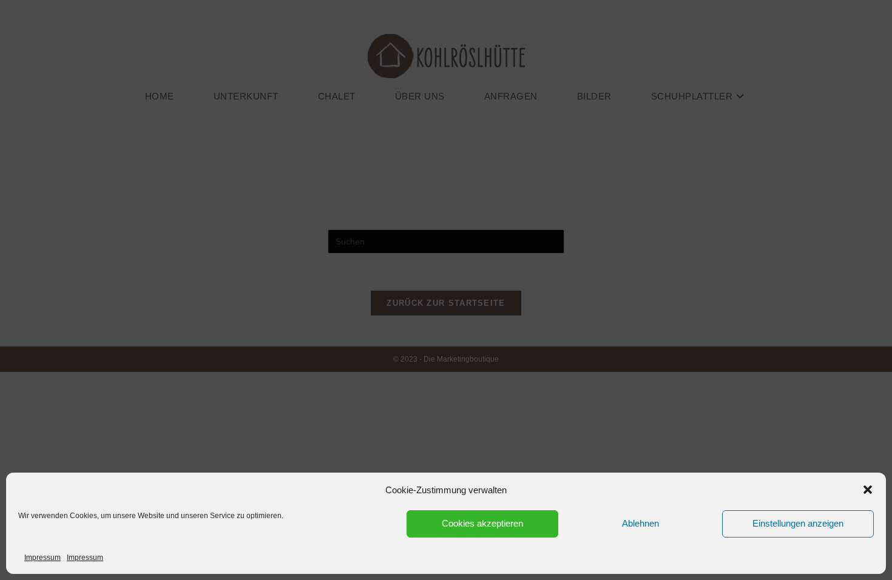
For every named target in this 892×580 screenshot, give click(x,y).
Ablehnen (640, 523)
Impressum (42, 557)
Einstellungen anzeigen (797, 523)
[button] (868, 490)
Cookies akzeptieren (482, 523)
